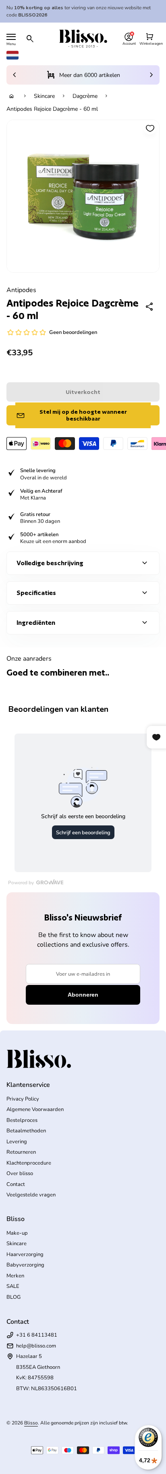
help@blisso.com (36, 1346)
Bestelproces (21, 1120)
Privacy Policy (22, 1099)
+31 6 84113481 (36, 1335)
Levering (16, 1141)
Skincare (44, 96)
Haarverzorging (25, 1254)
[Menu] (11, 36)
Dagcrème (85, 96)
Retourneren (21, 1152)
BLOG (13, 1297)
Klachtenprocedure (28, 1163)
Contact (15, 1184)
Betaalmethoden (26, 1130)
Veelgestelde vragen (31, 1194)
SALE (12, 1286)
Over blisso (19, 1173)
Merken (15, 1275)
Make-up (17, 1233)
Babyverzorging (25, 1265)
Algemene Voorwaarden (35, 1109)
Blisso (31, 1423)
